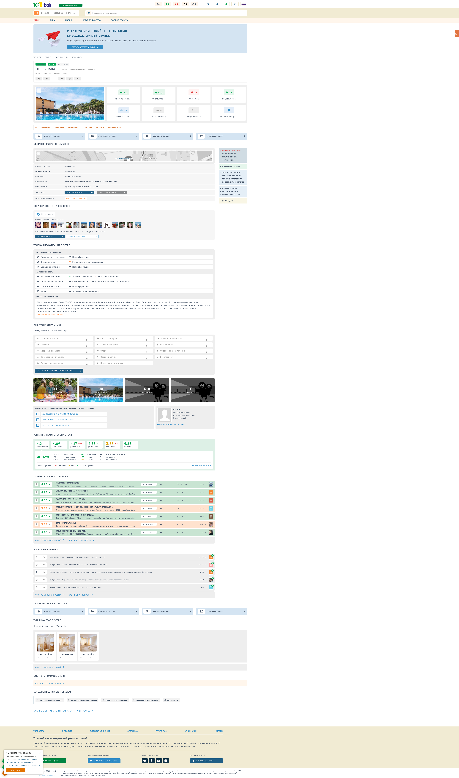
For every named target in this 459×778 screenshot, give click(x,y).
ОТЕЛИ (36, 20)
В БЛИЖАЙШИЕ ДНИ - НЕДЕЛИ (51, 700)
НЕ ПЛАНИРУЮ (172, 700)
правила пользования (47, 775)
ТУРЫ (52, 20)
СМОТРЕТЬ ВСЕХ (179, 424)
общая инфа (46, 127)
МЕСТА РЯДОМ (227, 201)
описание (59, 127)
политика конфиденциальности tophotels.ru (23, 765)
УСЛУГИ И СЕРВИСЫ (229, 157)
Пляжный (47, 73)
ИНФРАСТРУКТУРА (229, 154)
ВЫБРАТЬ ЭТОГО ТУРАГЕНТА (165, 424)
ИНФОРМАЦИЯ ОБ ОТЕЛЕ (231, 150)
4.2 (53, 64)
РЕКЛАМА (218, 731)
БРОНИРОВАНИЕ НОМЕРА (231, 176)
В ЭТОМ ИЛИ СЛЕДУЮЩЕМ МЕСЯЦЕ (84, 700)
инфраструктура (74, 127)
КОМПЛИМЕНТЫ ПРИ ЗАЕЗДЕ (233, 182)
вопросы (100, 127)
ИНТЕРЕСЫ (70, 13)
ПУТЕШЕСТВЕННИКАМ (100, 731)
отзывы (88, 127)
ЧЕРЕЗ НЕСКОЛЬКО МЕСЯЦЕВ (116, 700)
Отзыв (160, 484)
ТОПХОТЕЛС (37, 57)
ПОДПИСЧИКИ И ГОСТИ (231, 194)
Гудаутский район (61, 57)
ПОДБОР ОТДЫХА (119, 20)
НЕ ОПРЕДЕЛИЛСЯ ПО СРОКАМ (147, 700)
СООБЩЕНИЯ (57, 13)
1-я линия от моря (61, 73)
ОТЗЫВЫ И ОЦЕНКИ (229, 188)
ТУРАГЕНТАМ (161, 731)
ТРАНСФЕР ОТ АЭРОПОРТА (232, 179)
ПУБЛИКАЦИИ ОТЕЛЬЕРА (231, 166)
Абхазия (48, 57)
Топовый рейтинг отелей (60, 738)
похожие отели (114, 127)
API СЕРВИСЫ (191, 731)
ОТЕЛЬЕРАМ (132, 731)
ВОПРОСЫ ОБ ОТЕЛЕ (230, 191)
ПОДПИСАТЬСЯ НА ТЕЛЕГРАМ (105, 761)
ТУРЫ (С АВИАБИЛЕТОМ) (231, 172)
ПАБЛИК (69, 20)
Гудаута (77, 57)
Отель (38, 73)
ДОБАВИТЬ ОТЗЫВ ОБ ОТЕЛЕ (71, 5)
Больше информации (74, 198)
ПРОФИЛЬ (45, 13)
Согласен (15, 770)
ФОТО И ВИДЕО (228, 160)
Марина (176, 409)
